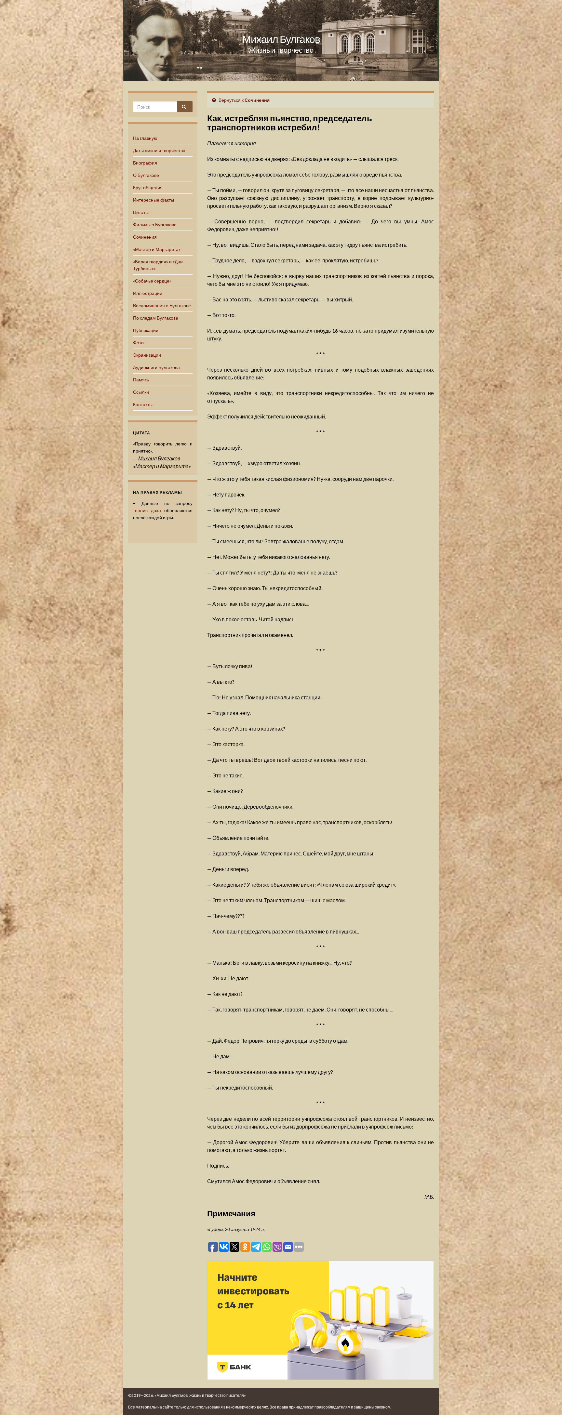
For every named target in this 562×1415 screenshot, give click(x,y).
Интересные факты (153, 200)
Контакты (143, 404)
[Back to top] (547, 1400)
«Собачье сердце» (152, 281)
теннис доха (147, 510)
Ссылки (141, 392)
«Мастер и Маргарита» (157, 249)
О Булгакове (146, 175)
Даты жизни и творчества (159, 150)
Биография (145, 162)
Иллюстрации (147, 293)
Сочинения (145, 237)
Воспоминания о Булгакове (162, 305)
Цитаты (141, 212)
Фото (138, 342)
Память (141, 379)
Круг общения (148, 187)
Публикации (145, 330)
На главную (145, 138)
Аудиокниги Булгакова (156, 367)
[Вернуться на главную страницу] (281, 40)
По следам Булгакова (155, 318)
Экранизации (147, 355)
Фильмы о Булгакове (155, 224)
